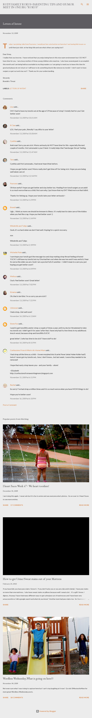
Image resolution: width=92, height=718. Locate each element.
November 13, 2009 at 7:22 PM (23, 300)
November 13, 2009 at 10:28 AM (23, 133)
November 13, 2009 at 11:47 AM (23, 152)
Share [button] (83, 88)
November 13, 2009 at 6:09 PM (23, 269)
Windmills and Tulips (18, 226)
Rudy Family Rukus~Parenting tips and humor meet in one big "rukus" (38, 5)
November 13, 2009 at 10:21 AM (23, 118)
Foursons (32, 44)
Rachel (13, 385)
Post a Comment (10, 405)
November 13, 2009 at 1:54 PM (23, 218)
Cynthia (13, 141)
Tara (12, 159)
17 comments (16, 505)
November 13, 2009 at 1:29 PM (23, 200)
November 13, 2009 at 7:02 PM (23, 284)
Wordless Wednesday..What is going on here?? (28, 678)
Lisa (11, 107)
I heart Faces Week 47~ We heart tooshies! (26, 486)
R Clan (12, 125)
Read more (84, 505)
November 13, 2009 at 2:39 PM (23, 245)
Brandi (13, 207)
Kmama (13, 292)
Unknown (14, 308)
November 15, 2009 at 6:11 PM (23, 377)
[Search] (81, 4)
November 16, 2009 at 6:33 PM (23, 398)
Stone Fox (14, 323)
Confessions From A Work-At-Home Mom (27, 350)
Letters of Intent (18, 88)
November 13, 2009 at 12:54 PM (23, 176)
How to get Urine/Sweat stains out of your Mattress (32, 579)
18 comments (16, 697)
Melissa (13, 276)
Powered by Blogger (47, 711)
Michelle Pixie (16, 252)
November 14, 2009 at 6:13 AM (23, 316)
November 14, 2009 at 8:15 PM (23, 342)
